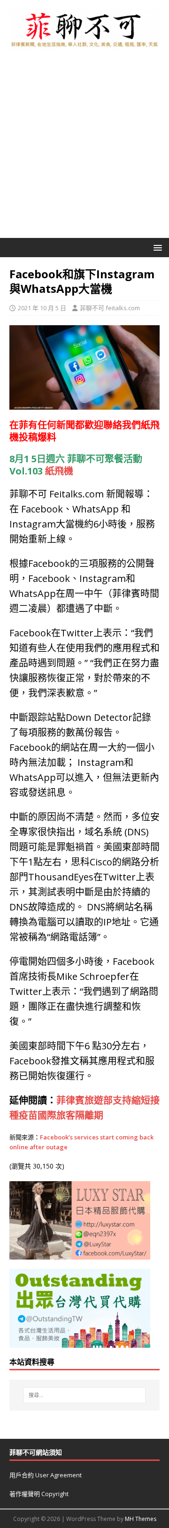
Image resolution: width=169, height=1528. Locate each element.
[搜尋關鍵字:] (84, 1395)
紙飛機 (59, 471)
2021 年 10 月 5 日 (42, 308)
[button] (156, 247)
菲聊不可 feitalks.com (110, 308)
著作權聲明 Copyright (39, 1494)
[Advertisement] (84, 148)
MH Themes (140, 1519)
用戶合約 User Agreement (45, 1475)
